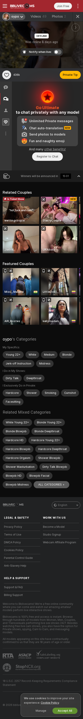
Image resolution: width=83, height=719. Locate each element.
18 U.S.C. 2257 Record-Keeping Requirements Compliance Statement (40, 683)
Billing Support (13, 595)
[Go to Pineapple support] (7, 667)
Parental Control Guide (18, 558)
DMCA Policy (12, 542)
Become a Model (54, 526)
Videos (38, 16)
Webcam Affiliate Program (59, 542)
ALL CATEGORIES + (51, 484)
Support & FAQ (13, 587)
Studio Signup (52, 534)
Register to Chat (47, 156)
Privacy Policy (13, 526)
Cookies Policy (13, 550)
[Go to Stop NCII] (28, 667)
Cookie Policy (50, 702)
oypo (7, 339)
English (62, 505)
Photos (59, 16)
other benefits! (55, 149)
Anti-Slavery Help (15, 565)
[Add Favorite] (6, 74)
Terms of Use (12, 534)
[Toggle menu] (5, 6)
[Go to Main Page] (26, 6)
